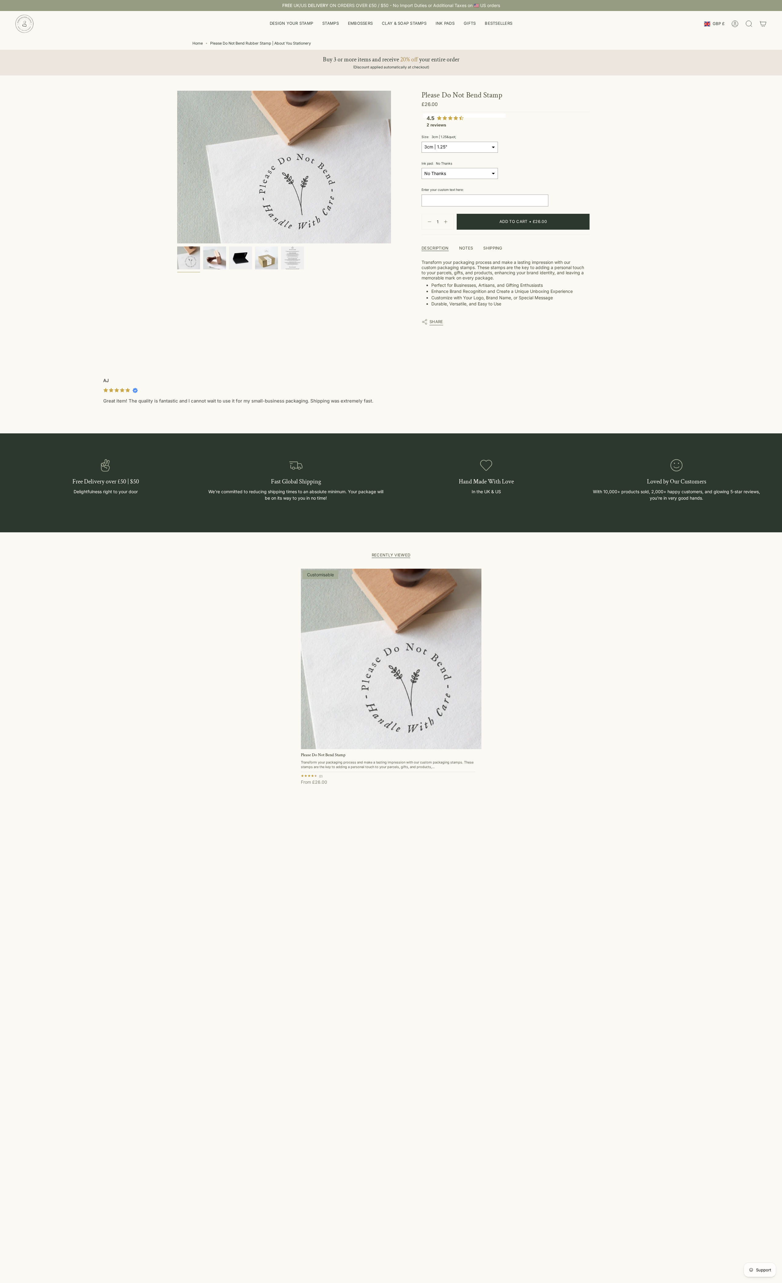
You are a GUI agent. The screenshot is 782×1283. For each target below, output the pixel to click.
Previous (177, 167)
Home (197, 43)
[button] (291, 24)
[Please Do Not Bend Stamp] (391, 659)
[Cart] (763, 24)
